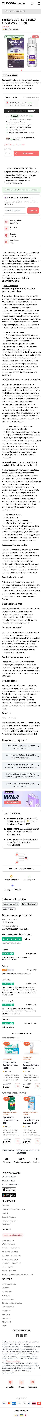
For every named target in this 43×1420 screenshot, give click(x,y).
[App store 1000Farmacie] (11, 1189)
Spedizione (6, 1224)
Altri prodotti (6, 1322)
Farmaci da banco (8, 1307)
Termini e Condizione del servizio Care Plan (17, 1274)
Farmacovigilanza (8, 1267)
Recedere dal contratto (13, 1235)
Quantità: (7, 149)
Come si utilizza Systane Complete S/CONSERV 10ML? (21, 747)
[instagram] (21, 1335)
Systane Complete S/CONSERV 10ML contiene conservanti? (21, 756)
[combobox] (21, 11)
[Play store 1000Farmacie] (11, 1195)
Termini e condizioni (9, 1271)
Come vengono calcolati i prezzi (13, 1209)
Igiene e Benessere (10, 285)
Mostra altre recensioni (20, 1033)
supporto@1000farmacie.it (11, 1184)
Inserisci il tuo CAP (13, 210)
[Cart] (39, 3)
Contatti (5, 1213)
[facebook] (17, 1335)
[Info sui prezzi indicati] (25, 102)
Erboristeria (6, 1318)
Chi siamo (5, 1205)
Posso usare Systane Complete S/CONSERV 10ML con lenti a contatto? (21, 766)
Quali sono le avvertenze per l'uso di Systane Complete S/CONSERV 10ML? (21, 775)
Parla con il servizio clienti (21, 869)
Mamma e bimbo (8, 1299)
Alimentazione (7, 1291)
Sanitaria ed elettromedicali (12, 1303)
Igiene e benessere (10, 904)
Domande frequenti (9, 1217)
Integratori (6, 1295)
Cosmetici (5, 1288)
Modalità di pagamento (10, 1221)
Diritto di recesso (8, 1240)
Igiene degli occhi (29, 904)
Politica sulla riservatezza (11, 1248)
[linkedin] (25, 1335)
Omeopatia (6, 1310)
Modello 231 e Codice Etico (11, 1255)
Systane (5, 26)
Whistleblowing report (10, 1259)
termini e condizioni (13, 1361)
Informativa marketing (10, 1252)
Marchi (4, 1326)
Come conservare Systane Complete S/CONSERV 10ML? (20, 785)
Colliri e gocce (8, 909)
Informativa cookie (8, 1244)
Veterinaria (6, 1314)
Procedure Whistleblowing (11, 1263)
